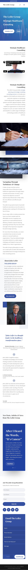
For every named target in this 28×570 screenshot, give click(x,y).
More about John (10, 296)
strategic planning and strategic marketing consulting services (16, 92)
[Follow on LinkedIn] (12, 509)
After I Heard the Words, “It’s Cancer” (14, 435)
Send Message (19, 556)
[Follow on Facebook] (4, 509)
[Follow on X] (8, 509)
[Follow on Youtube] (17, 509)
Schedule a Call (9, 31)
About (18, 31)
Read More (10, 463)
